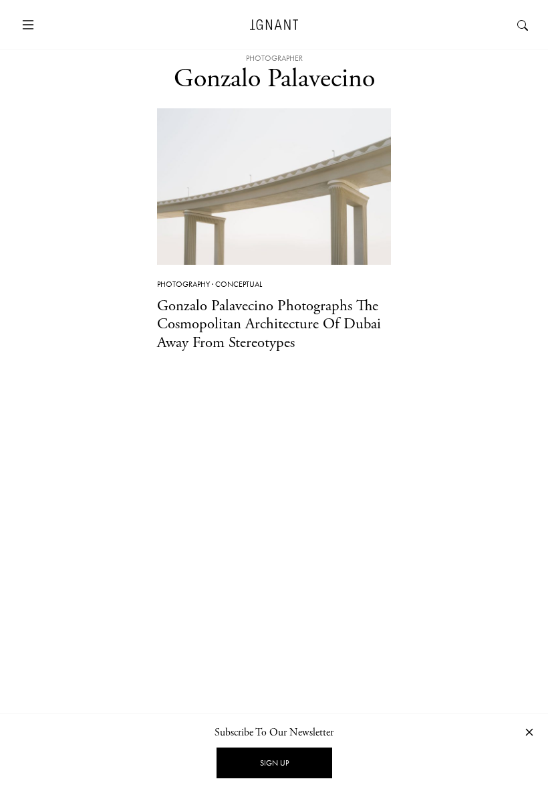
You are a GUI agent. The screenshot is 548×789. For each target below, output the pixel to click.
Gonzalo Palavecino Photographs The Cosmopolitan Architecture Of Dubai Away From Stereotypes (269, 324)
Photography (183, 284)
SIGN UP (274, 763)
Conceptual (238, 284)
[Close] (529, 731)
